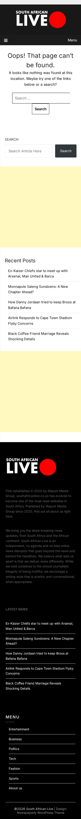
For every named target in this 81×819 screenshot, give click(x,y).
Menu (72, 40)
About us (15, 788)
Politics (14, 749)
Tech (12, 758)
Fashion (14, 768)
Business (15, 739)
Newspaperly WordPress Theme (40, 812)
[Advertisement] (40, 207)
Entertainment (19, 729)
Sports (13, 778)
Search (11, 139)
